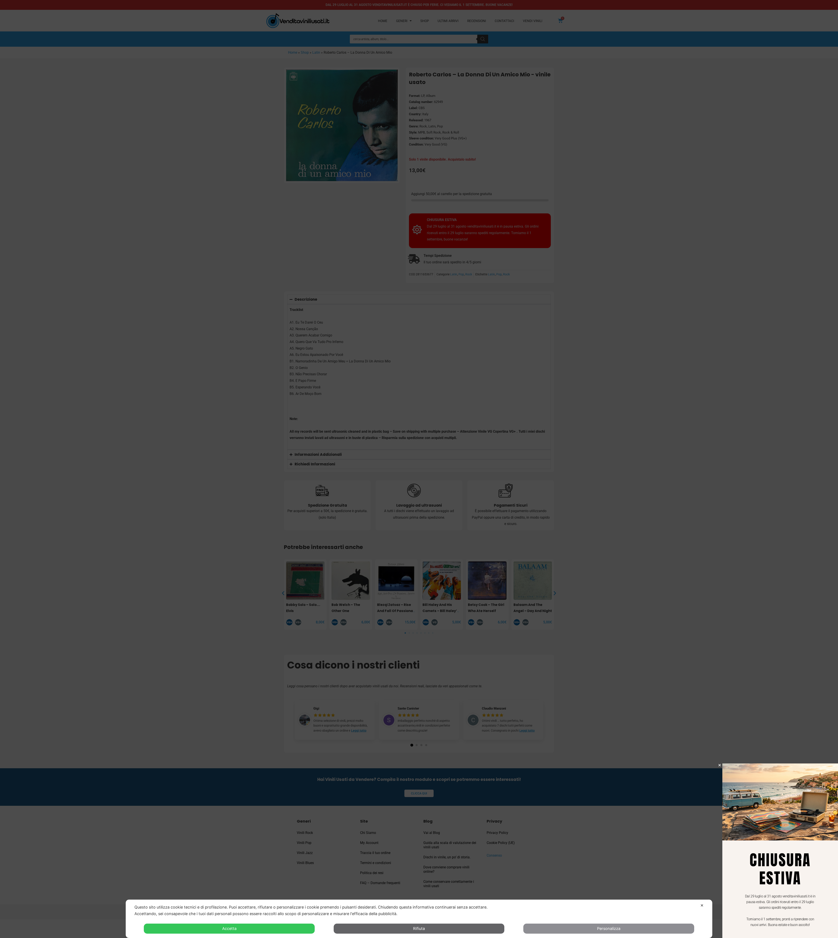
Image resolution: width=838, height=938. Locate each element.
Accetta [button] (229, 928)
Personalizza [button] (608, 928)
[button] (719, 765)
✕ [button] (702, 905)
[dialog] (419, 919)
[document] (419, 469)
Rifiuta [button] (419, 928)
